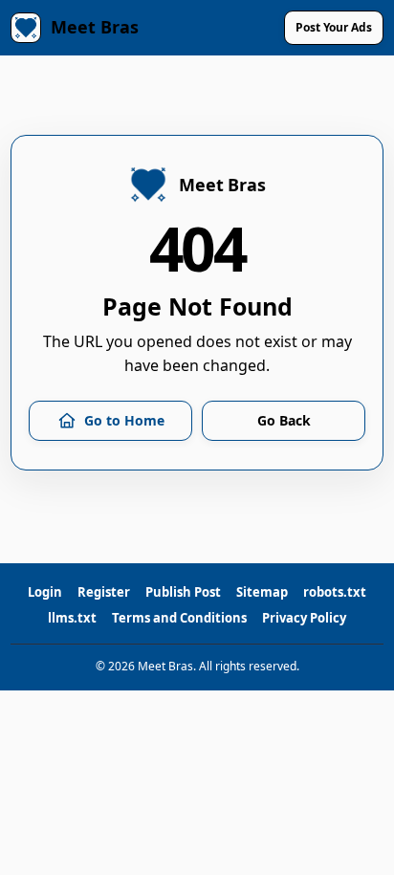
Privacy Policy (304, 618)
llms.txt (72, 618)
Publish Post (183, 592)
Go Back (284, 420)
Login (45, 592)
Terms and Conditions (179, 618)
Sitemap (262, 592)
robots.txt (334, 592)
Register (103, 592)
